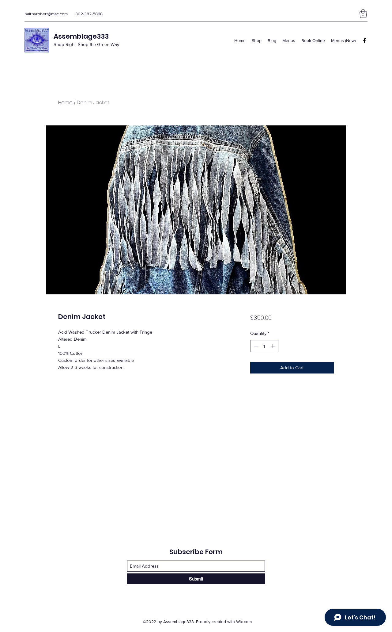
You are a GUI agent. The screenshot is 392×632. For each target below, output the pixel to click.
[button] (363, 13)
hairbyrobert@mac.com (46, 13)
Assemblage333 (81, 36)
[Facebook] (364, 40)
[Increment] (273, 346)
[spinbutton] (264, 346)
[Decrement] (255, 346)
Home (65, 102)
